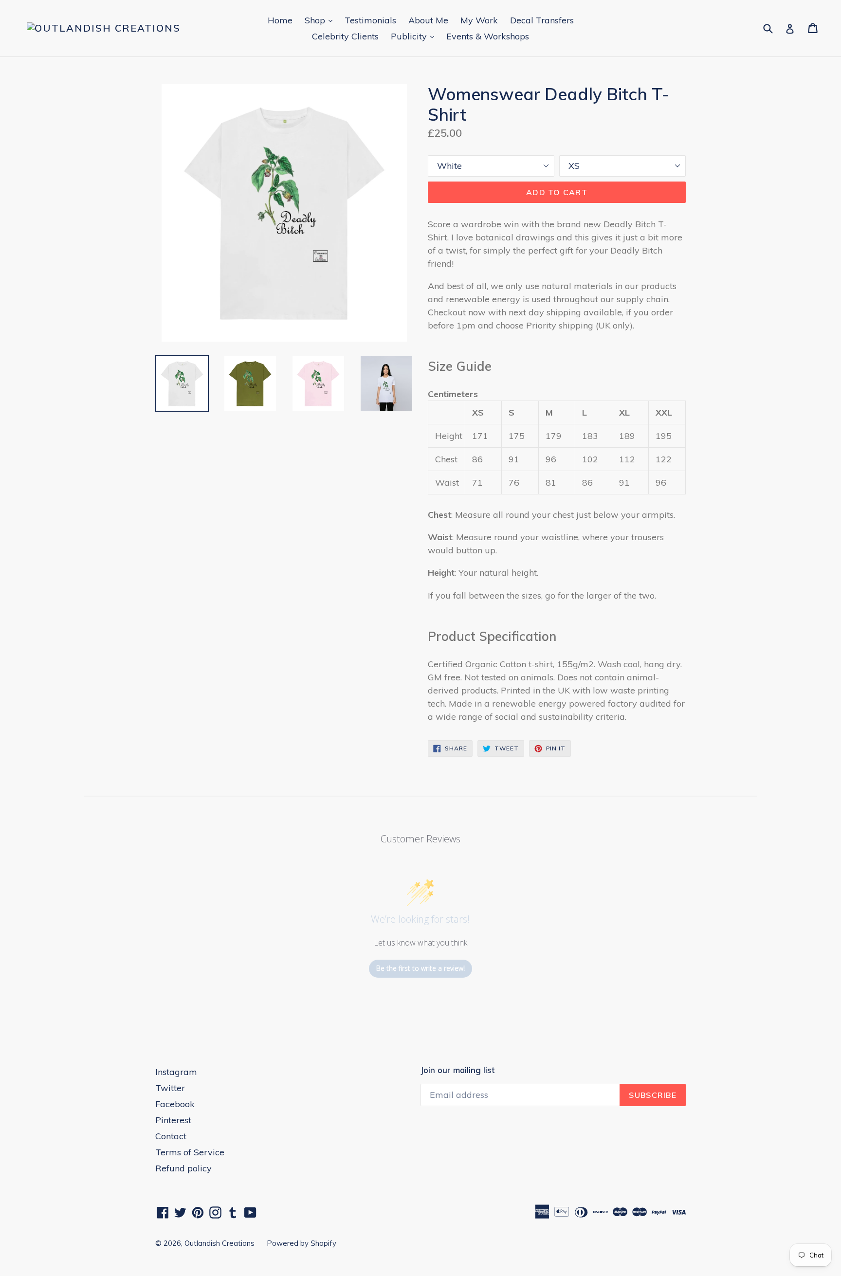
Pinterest (173, 1120)
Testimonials (370, 20)
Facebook (175, 1104)
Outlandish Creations (219, 1243)
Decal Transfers (542, 20)
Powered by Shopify (301, 1243)
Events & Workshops (487, 36)
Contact (170, 1136)
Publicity (415, 36)
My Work (479, 20)
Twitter (170, 1088)
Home (280, 20)
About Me (428, 20)
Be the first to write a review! (420, 968)
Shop (321, 20)
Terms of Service (189, 1152)
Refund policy (183, 1168)
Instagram (176, 1071)
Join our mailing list (457, 1070)
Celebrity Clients (345, 36)
